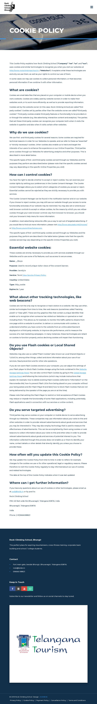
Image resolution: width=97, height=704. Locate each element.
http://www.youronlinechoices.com (27, 228)
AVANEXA (44, 697)
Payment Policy (42, 700)
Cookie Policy (28, 700)
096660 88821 (19, 572)
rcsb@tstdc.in (18, 492)
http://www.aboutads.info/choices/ (72, 225)
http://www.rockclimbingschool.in (24, 71)
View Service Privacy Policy (34, 275)
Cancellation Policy (58, 700)
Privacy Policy (15, 700)
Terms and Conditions (77, 700)
